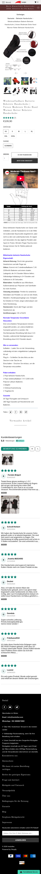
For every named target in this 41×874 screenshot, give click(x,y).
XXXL (13, 136)
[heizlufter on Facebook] (4, 707)
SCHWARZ (8, 146)
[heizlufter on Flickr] (13, 707)
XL (32, 131)
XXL (5, 136)
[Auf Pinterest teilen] (21, 412)
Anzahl (6, 154)
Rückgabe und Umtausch (13, 785)
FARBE (6, 141)
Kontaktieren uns (10, 756)
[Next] (24, 72)
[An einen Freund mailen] (26, 412)
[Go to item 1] (7, 459)
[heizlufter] (20, 2)
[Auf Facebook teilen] (15, 412)
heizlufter (11, 846)
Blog (4, 812)
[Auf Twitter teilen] (10, 412)
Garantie (6, 807)
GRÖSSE (7, 127)
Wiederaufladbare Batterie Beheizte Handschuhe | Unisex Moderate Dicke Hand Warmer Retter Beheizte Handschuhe (20, 107)
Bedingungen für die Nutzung (15, 801)
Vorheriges (20, 14)
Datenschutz (7, 761)
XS (6, 131)
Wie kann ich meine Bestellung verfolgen (15, 768)
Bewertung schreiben (15, 449)
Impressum (7, 822)
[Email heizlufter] (17, 707)
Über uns (6, 796)
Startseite (10, 18)
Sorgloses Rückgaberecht (13, 817)
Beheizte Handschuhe (24, 18)
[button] (8, 118)
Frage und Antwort (10, 780)
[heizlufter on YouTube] (10, 707)
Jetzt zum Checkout (24, 161)
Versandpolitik (8, 791)
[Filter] (32, 449)
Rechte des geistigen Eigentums (16, 775)
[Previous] (16, 72)
